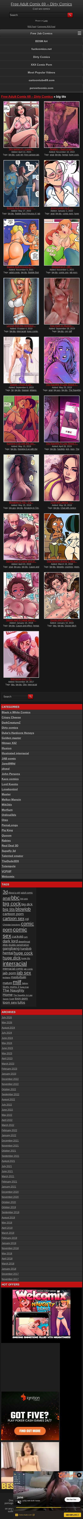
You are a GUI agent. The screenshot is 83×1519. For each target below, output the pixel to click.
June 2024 (7, 1038)
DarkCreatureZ (11, 722)
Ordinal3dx (9, 815)
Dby (25, 684)
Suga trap (24, 987)
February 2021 (9, 1181)
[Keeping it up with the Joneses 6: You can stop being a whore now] (21, 419)
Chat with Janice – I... (62, 502)
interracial (21, 331)
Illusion (7, 748)
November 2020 (10, 1197)
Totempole (9, 866)
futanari (25, 390)
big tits (12, 154)
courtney (69, 567)
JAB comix (9, 758)
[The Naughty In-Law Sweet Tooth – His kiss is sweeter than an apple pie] (61, 360)
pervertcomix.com (41, 88)
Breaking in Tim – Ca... (21, 502)
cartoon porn (13, 914)
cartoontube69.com (41, 80)
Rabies (6, 840)
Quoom (6, 835)
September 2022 (10, 1094)
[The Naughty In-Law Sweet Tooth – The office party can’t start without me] (61, 419)
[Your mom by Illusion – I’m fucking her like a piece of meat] (61, 301)
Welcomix (8, 876)
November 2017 (10, 1279)
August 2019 (8, 1217)
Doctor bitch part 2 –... (61, 620)
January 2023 (9, 1074)
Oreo (5, 820)
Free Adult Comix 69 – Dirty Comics (41, 4)
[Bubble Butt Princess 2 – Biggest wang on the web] (21, 242)
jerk (67, 449)
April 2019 (7, 1228)
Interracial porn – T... (21, 679)
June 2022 (7, 1109)
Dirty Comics (41, 56)
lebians (33, 390)
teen (72, 449)
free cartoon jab (31, 154)
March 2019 (8, 1233)
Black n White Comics (16, 712)
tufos (21, 1002)
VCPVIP (6, 871)
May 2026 (7, 1022)
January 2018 (9, 1269)
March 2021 (8, 1176)
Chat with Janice (68, 508)
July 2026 (7, 1017)
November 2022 (10, 1084)
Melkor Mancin (11, 799)
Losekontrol (10, 789)
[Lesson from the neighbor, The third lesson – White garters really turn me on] (21, 301)
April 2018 (7, 1258)
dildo (5, 944)
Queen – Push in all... (21, 384)
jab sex (24, 972)
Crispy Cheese (11, 717)
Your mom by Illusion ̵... (62, 325)
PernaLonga (10, 825)
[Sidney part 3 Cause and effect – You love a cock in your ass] (21, 536)
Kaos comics (10, 779)
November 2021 (10, 1145)
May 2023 (7, 1053)
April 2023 (7, 1058)
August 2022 (8, 1099)
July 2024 (7, 1033)
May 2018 (7, 1253)
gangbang (11, 948)
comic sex (64, 272)
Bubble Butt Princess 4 (25, 213)
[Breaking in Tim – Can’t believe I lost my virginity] (21, 477)
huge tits (25, 958)
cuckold (17, 936)
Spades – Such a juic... (62, 149)
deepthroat (24, 941)
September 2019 (10, 1212)
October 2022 (9, 1089)
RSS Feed (32, 27)
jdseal (6, 768)
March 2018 (8, 1263)
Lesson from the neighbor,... (21, 325)
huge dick (12, 958)
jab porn (73, 272)
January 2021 (9, 1186)
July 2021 (7, 1166)
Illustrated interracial (15, 753)
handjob (61, 449)
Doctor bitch (70, 625)
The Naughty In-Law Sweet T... (62, 384)
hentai (65, 154)
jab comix (28, 969)
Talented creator (12, 856)
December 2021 (10, 1140)
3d (12, 390)
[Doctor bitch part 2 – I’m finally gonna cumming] (61, 595)
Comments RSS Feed (46, 27)
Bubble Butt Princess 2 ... (21, 267)
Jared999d (8, 763)
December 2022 (10, 1079)
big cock (12, 903)
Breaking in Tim (31, 508)
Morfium (7, 809)
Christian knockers (11, 924)
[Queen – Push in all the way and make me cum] (21, 360)
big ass (57, 390)
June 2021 (7, 1171)
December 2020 (10, 1192)
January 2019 (9, 1243)
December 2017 (10, 1274)
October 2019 (9, 1207)
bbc (55, 625)
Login (45, 21)
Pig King (7, 830)
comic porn (68, 213)
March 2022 (8, 1125)
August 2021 (8, 1161)
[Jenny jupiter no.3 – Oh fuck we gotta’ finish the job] (61, 183)
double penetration (18, 944)
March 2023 (8, 1063)
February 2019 (9, 1238)
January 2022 (9, 1135)
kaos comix (32, 331)
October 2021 (9, 1150)
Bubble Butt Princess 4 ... (21, 208)
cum (26, 937)
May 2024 (7, 1043)
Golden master (11, 738)
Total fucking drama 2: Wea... (62, 561)
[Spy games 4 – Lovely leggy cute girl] (21, 124)
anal (52, 154)
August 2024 (8, 1027)
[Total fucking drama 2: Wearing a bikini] (61, 536)
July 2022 (7, 1104)
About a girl (14, 892)
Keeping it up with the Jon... (21, 443)
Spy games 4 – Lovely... (21, 149)
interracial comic (13, 968)
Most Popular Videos (41, 72)
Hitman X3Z (9, 743)
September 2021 (10, 1156)
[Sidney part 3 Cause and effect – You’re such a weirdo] (21, 595)
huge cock (74, 154)
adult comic (14, 272)
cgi (66, 331)
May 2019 (7, 1222)
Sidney (25, 983)
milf (70, 331)
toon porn (21, 998)
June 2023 (7, 1048)
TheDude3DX (10, 861)
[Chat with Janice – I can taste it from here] (61, 477)
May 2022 (7, 1115)
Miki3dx (7, 804)
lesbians (6, 977)
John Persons (11, 774)
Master (6, 794)
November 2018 (10, 1248)
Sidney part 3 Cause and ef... (21, 561)
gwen (76, 567)
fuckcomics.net (41, 49)
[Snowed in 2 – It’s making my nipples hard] (61, 242)
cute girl (19, 154)
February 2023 (9, 1068)
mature (7, 983)
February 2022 (9, 1130)
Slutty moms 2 (11, 986)
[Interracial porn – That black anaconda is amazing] (21, 654)
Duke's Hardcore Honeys (18, 733)
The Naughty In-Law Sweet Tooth (67, 391)
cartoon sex (13, 918)
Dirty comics (10, 727)
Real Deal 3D (10, 845)
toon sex (10, 1002)
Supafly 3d (9, 850)
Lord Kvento (10, 784)
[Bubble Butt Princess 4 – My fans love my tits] (21, 183)
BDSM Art (41, 41)
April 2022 (7, 1120)
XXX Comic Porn (41, 64)
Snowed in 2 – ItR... (62, 267)
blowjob (60, 567)
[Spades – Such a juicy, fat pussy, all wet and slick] (61, 124)
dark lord (10, 941)
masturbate (18, 977)
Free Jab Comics (41, 33)
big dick (27, 904)
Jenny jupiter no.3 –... (62, 208)
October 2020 (9, 1202)
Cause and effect (24, 625)
